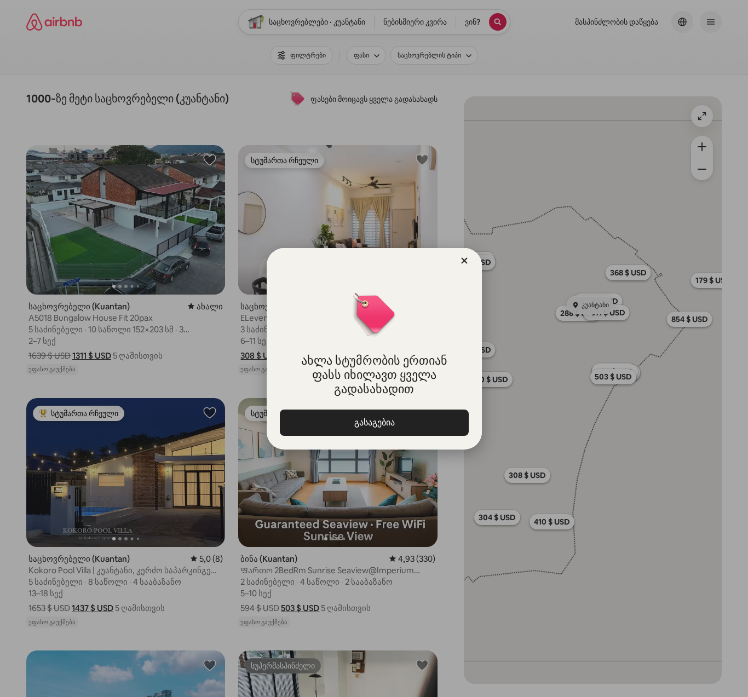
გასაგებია (374, 422)
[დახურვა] (464, 260)
